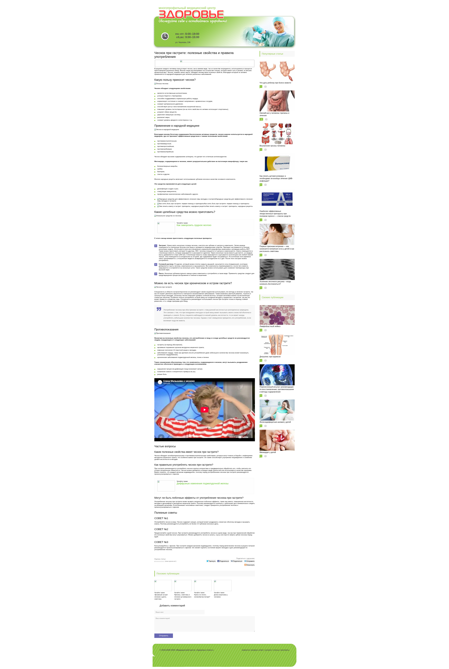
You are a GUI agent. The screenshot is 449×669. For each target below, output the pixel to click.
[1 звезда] (155, 561)
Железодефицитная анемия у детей (275, 422)
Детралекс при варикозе (270, 357)
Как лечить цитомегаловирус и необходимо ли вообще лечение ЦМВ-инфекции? (276, 178)
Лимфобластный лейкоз (270, 326)
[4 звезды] (161, 561)
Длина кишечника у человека (221, 596)
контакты (285, 650)
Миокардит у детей (268, 452)
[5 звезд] (163, 561)
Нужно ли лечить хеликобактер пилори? (202, 596)
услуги (268, 650)
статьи (276, 650)
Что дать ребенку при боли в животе (275, 83)
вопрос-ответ (257, 650)
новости (246, 650)
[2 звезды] (157, 561)
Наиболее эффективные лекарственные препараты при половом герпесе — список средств (275, 213)
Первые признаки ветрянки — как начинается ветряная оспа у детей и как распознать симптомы (277, 248)
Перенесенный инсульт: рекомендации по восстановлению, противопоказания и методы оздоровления (277, 389)
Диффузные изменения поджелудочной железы (202, 483)
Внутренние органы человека (272, 146)
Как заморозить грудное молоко (194, 225)
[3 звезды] (159, 561)
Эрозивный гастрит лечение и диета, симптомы (161, 597)
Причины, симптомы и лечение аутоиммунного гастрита (182, 597)
